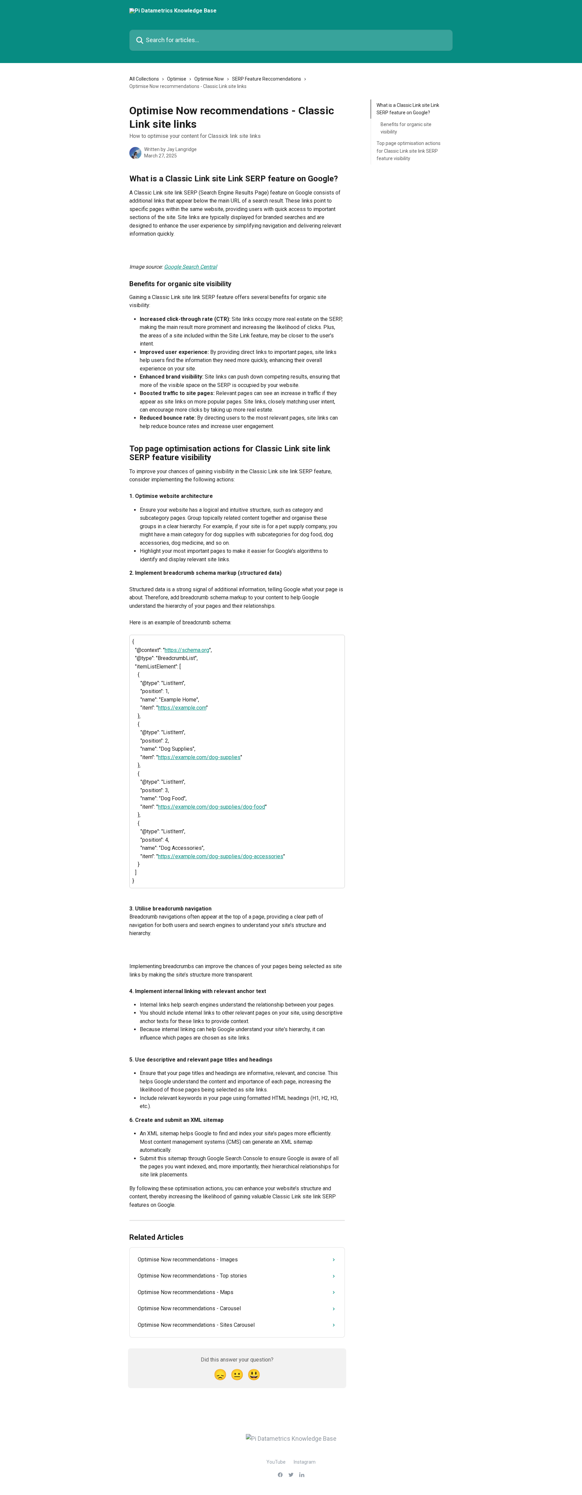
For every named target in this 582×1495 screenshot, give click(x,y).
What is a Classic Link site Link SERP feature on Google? (408, 108)
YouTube (276, 1462)
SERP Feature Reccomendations (266, 79)
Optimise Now (209, 79)
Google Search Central (190, 267)
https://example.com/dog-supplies (199, 757)
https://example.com (182, 708)
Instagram (305, 1462)
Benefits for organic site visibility (406, 128)
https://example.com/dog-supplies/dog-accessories (220, 856)
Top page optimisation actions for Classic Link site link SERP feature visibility (409, 151)
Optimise (176, 79)
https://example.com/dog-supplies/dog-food (211, 807)
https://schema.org (187, 650)
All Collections (144, 79)
